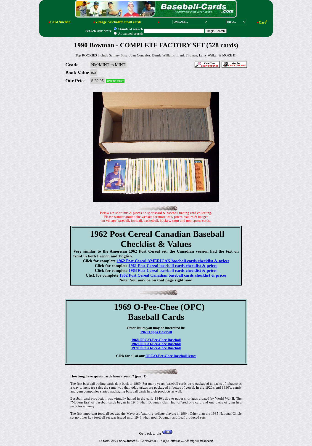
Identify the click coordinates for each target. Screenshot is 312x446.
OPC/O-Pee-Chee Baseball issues (170, 356)
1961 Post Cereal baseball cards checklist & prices (173, 265)
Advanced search (130, 33)
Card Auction (60, 22)
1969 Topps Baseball (156, 332)
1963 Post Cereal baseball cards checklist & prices (173, 270)
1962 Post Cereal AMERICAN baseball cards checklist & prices (173, 261)
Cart (263, 22)
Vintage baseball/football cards (118, 22)
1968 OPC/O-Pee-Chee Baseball (156, 340)
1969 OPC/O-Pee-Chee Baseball (156, 344)
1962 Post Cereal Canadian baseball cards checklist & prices (172, 275)
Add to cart (115, 81)
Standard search (130, 29)
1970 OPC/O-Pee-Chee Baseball (156, 348)
